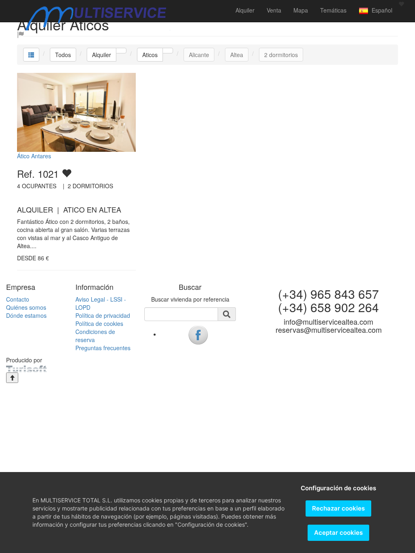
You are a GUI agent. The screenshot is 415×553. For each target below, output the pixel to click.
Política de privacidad (102, 315)
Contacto (17, 299)
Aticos (150, 55)
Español (380, 10)
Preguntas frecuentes (102, 348)
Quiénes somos (26, 307)
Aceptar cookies (338, 532)
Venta (274, 10)
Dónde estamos (26, 315)
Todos (63, 55)
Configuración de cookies (338, 488)
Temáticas (333, 10)
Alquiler (245, 10)
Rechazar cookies (338, 508)
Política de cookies (99, 323)
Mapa (300, 10)
